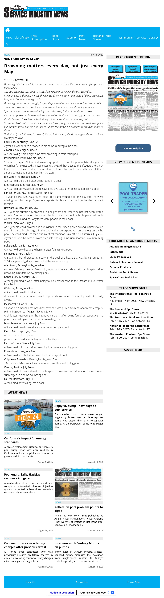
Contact (141, 37)
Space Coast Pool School (124, 277)
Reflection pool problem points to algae (78, 509)
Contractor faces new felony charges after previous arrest (25, 545)
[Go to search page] (7, 44)
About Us (30, 582)
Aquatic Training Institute (125, 246)
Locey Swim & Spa (120, 256)
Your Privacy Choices (92, 592)
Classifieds (21, 37)
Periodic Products (120, 267)
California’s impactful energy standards (25, 440)
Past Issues (83, 37)
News (8, 37)
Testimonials (126, 37)
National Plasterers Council (126, 262)
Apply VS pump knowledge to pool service (75, 407)
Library (153, 37)
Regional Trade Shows (102, 37)
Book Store (55, 37)
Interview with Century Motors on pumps (76, 545)
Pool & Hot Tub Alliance (124, 272)
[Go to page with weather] (137, 14)
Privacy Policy (133, 582)
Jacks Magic (116, 251)
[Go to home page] (7, 30)
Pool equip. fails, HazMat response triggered (22, 476)
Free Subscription (39, 37)
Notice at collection (62, 592)
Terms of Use (82, 582)
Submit (70, 37)
